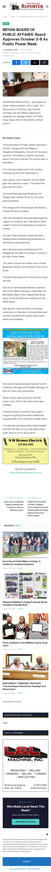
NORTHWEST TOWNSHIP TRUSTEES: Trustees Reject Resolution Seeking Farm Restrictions (24, 686)
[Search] (47, 7)
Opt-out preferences (17, 869)
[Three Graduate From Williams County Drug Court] (25, 626)
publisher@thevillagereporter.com (25, 472)
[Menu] (4, 7)
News (6, 23)
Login (5, 723)
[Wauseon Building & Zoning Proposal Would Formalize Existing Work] (25, 586)
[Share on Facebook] (16, 62)
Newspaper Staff (11, 50)
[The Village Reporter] (27, 6)
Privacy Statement (33, 869)
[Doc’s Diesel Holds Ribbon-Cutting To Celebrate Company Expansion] (25, 545)
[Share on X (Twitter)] (25, 62)
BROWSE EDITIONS (25, 822)
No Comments (35, 53)
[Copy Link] (44, 62)
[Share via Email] (35, 62)
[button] (47, 834)
